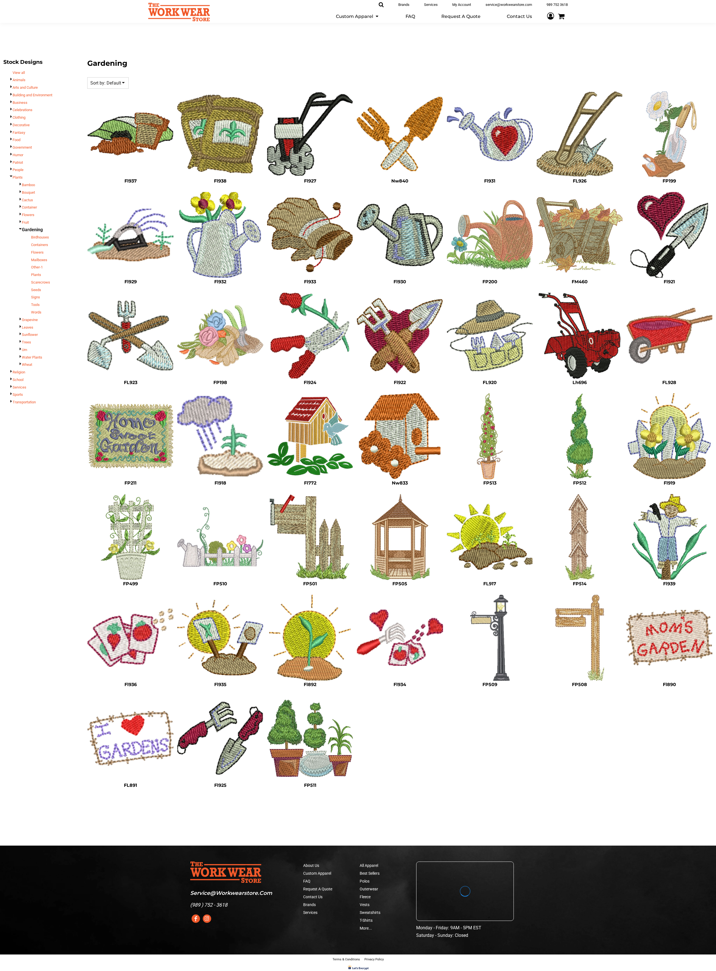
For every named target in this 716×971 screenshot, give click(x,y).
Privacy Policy (374, 959)
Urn (24, 350)
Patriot (18, 162)
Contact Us (312, 897)
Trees (26, 342)
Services (19, 387)
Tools (35, 305)
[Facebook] (196, 918)
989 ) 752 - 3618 (209, 905)
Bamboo (28, 185)
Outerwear (369, 889)
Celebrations (22, 110)
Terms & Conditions (346, 959)
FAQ (306, 881)
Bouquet (28, 192)
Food (16, 140)
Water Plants (32, 357)
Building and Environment (32, 95)
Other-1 (37, 267)
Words (36, 312)
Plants (18, 177)
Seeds (36, 290)
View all (19, 73)
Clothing (19, 117)
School (18, 380)
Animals (19, 80)
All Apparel (369, 865)
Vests (364, 904)
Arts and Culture (25, 87)
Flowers (28, 215)
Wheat (27, 364)
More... (366, 928)
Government (22, 147)
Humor (18, 155)
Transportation (24, 402)
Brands (309, 904)
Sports (18, 394)
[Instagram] (207, 918)
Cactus (27, 200)
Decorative (21, 125)
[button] (357, 16)
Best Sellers (370, 873)
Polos (364, 881)
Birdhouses (40, 237)
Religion (19, 372)
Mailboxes (39, 260)
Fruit (25, 222)
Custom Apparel (317, 873)
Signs (35, 297)
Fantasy (19, 132)
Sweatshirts (370, 912)
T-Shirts (366, 920)
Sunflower (30, 335)
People (18, 170)
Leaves (27, 327)
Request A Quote (317, 889)
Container (29, 207)
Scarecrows (40, 282)
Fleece (365, 897)
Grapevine (30, 320)
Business (20, 102)
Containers (39, 245)
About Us (311, 865)
